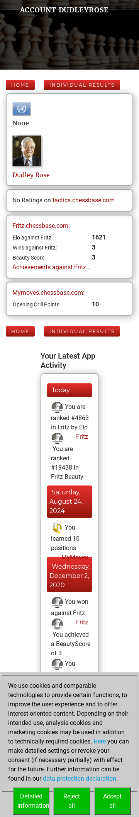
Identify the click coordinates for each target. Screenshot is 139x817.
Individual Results (82, 85)
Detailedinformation (33, 801)
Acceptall (112, 801)
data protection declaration (79, 778)
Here (99, 741)
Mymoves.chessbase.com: (48, 292)
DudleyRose (31, 175)
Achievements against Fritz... (51, 267)
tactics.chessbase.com (84, 200)
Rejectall (71, 801)
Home (20, 85)
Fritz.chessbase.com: (41, 225)
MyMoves (74, 557)
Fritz (81, 436)
